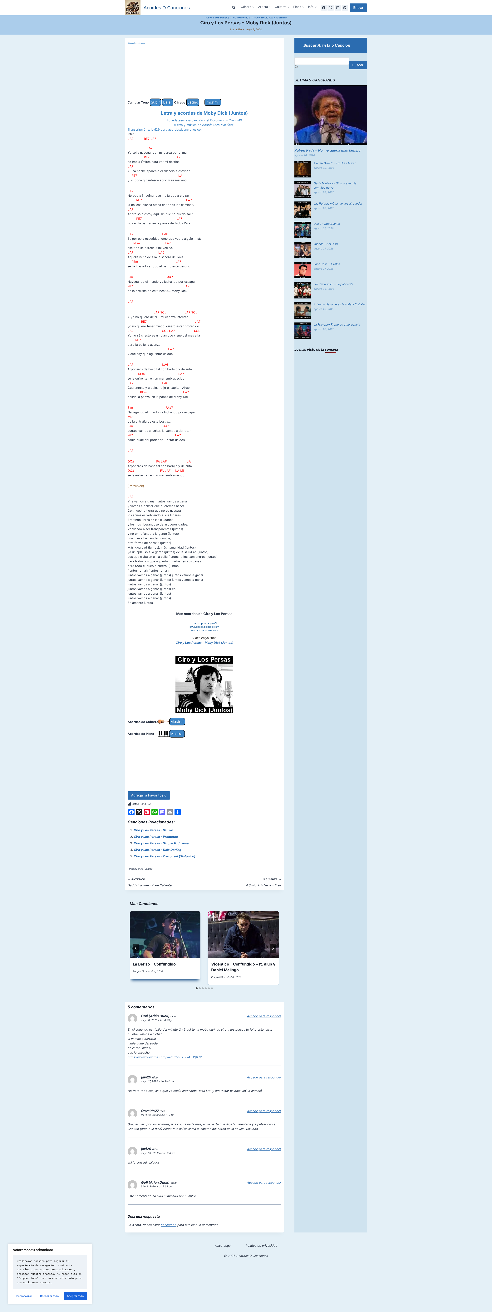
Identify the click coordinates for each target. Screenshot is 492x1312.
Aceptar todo (75, 1296)
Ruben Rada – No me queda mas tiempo (327, 150)
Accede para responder (264, 1016)
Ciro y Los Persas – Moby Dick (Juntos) (204, 642)
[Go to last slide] (136, 948)
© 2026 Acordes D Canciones (246, 1256)
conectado (168, 1225)
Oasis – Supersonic (327, 223)
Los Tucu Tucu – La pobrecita (333, 284)
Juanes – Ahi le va (326, 244)
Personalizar (24, 1296)
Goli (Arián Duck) (155, 1016)
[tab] (197, 988)
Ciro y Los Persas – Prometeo (156, 837)
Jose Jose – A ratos (327, 264)
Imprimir (213, 102)
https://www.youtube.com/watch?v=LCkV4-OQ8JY (165, 1057)
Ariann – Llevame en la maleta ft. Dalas (340, 304)
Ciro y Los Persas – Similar (153, 830)
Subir (155, 102)
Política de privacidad (261, 1245)
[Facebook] (324, 8)
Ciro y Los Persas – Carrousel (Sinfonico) (164, 856)
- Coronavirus (240, 17)
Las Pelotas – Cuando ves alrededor (338, 203)
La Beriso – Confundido (154, 964)
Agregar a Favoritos (148, 795)
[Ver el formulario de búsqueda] (233, 7)
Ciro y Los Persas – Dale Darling (157, 850)
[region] (50, 1274)
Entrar (358, 8)
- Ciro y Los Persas (217, 17)
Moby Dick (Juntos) (141, 868)
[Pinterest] (345, 8)
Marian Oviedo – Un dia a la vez (335, 163)
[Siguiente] (273, 948)
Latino (192, 102)
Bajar (167, 102)
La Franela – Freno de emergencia (337, 324)
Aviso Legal (223, 1245)
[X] (330, 8)
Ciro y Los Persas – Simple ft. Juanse (161, 843)
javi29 (238, 29)
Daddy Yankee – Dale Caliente (150, 882)
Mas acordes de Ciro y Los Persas (204, 614)
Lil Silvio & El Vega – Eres (262, 882)
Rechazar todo (49, 1296)
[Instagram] (338, 8)
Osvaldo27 (150, 1111)
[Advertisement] (204, 72)
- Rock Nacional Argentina (269, 17)
